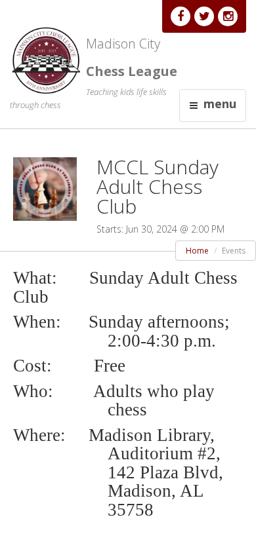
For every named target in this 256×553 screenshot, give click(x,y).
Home (197, 250)
